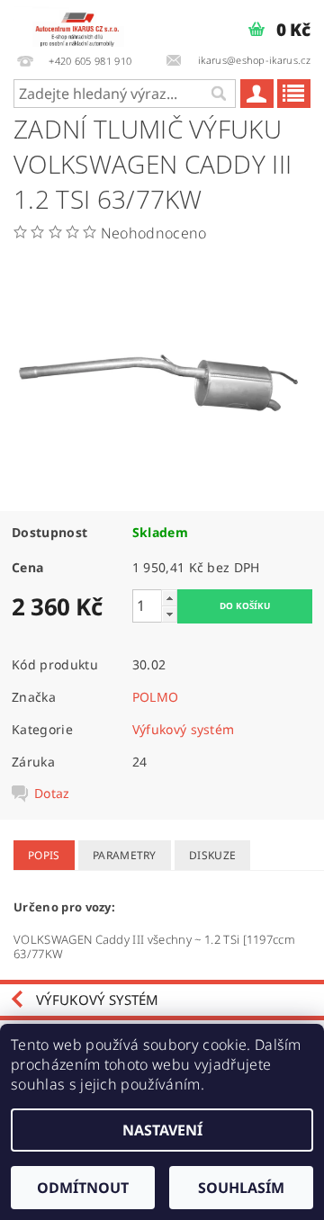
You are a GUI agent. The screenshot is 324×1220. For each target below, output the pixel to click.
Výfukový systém (183, 729)
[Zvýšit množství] (169, 597)
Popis (44, 855)
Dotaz (52, 793)
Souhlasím (241, 1188)
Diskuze (212, 855)
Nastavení (162, 1130)
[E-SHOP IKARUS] (81, 23)
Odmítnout (83, 1188)
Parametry (125, 855)
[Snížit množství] (169, 614)
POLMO (155, 696)
